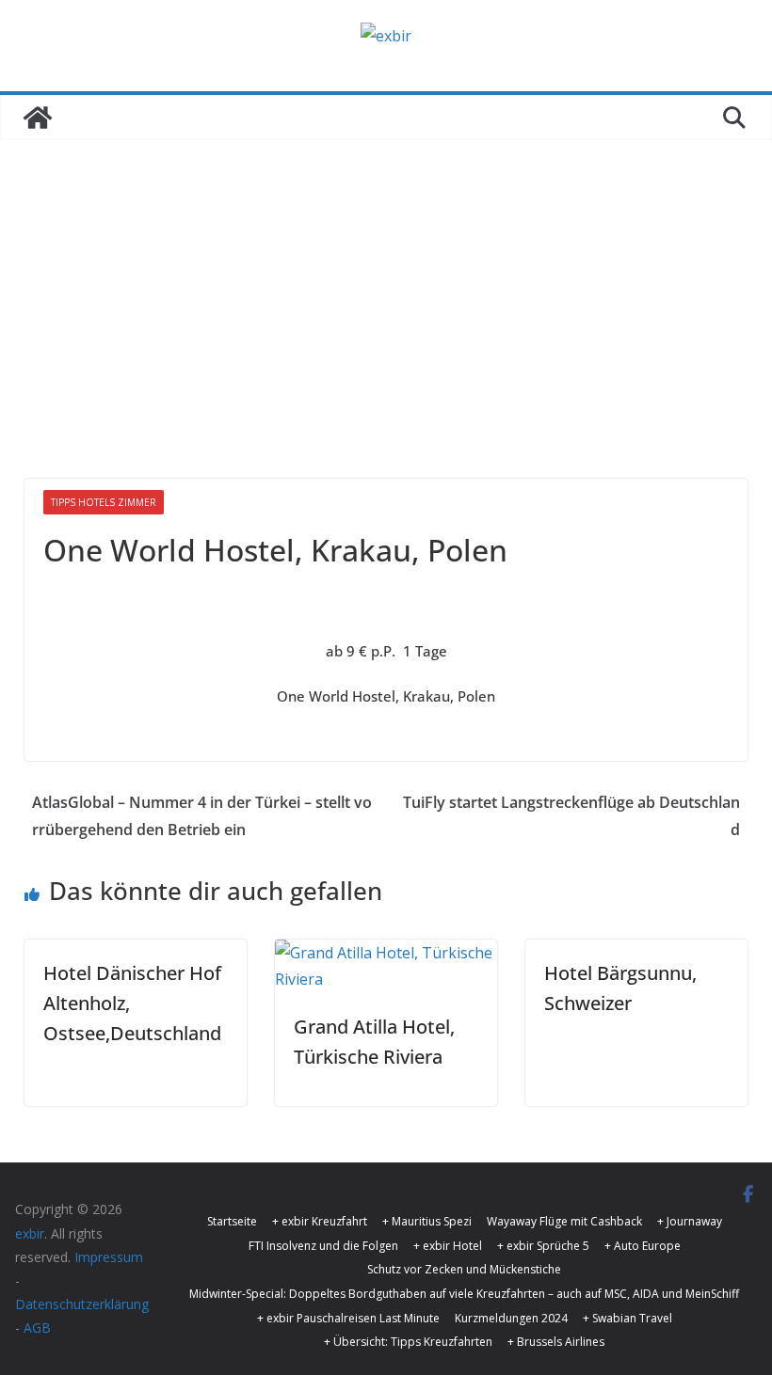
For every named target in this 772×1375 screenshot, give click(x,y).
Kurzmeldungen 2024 (511, 1318)
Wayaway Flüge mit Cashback (564, 1221)
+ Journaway (689, 1221)
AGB (37, 1327)
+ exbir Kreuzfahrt (319, 1221)
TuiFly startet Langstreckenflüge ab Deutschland (571, 816)
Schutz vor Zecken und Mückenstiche (464, 1269)
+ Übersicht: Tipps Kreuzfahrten (408, 1342)
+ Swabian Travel (627, 1318)
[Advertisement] (386, 281)
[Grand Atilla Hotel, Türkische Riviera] (386, 952)
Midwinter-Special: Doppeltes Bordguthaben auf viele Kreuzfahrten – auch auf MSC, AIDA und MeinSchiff (464, 1294)
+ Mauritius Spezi (427, 1221)
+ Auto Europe (642, 1246)
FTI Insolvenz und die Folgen (323, 1246)
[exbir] (37, 117)
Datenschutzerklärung (82, 1304)
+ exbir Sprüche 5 (543, 1246)
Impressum (108, 1257)
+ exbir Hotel (447, 1246)
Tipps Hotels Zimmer (103, 502)
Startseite (232, 1221)
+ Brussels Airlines (555, 1342)
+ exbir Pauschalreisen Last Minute (348, 1318)
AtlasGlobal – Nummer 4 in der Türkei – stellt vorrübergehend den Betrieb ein (202, 816)
